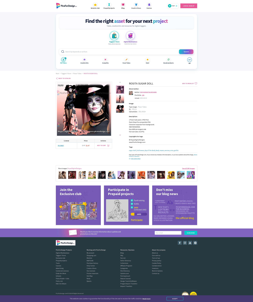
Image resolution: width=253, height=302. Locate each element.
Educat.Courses (125, 279)
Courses (58, 266)
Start (147, 63)
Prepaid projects (61, 261)
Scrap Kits (105, 63)
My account (90, 253)
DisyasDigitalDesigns (148, 92)
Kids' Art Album (61, 284)
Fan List (123, 258)
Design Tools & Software (128, 281)
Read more (146, 299)
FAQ (121, 255)
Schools (58, 276)
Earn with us (156, 255)
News (88, 279)
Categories (124, 268)
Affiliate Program (126, 266)
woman (167, 150)
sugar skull (132, 150)
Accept (175, 299)
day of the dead (150, 150)
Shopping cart (91, 255)
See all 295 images (188, 168)
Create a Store (91, 268)
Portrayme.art (125, 276)
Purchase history (92, 263)
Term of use (156, 258)
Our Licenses (91, 271)
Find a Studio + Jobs (62, 279)
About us (155, 253)
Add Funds (90, 261)
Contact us (155, 273)
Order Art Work (61, 273)
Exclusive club (60, 258)
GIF (190, 63)
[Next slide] (120, 135)
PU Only (61, 146)
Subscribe (191, 233)
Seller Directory (125, 261)
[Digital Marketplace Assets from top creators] (130, 35)
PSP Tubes (63, 63)
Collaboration (157, 266)
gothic (176, 150)
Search (186, 52)
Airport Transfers (126, 286)
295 (143, 95)
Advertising (60, 268)
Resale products (168, 63)
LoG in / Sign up (188, 6)
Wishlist (89, 258)
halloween (140, 150)
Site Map (90, 276)
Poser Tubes (126, 63)
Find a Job (59, 281)
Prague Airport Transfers (128, 284)
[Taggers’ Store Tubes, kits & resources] (114, 35)
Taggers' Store (61, 255)
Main (57, 73)
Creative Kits (84, 63)
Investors (155, 268)
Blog (122, 253)
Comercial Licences (62, 271)
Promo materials (92, 273)
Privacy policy (156, 261)
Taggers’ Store (66, 73)
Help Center (91, 266)
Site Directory (125, 271)
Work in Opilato (157, 271)
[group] (78, 205)
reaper (162, 150)
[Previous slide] (120, 82)
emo (171, 150)
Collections (124, 263)
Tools (58, 263)
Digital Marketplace (62, 253)
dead (157, 150)
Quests (89, 281)
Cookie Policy (156, 263)
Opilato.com (124, 273)
